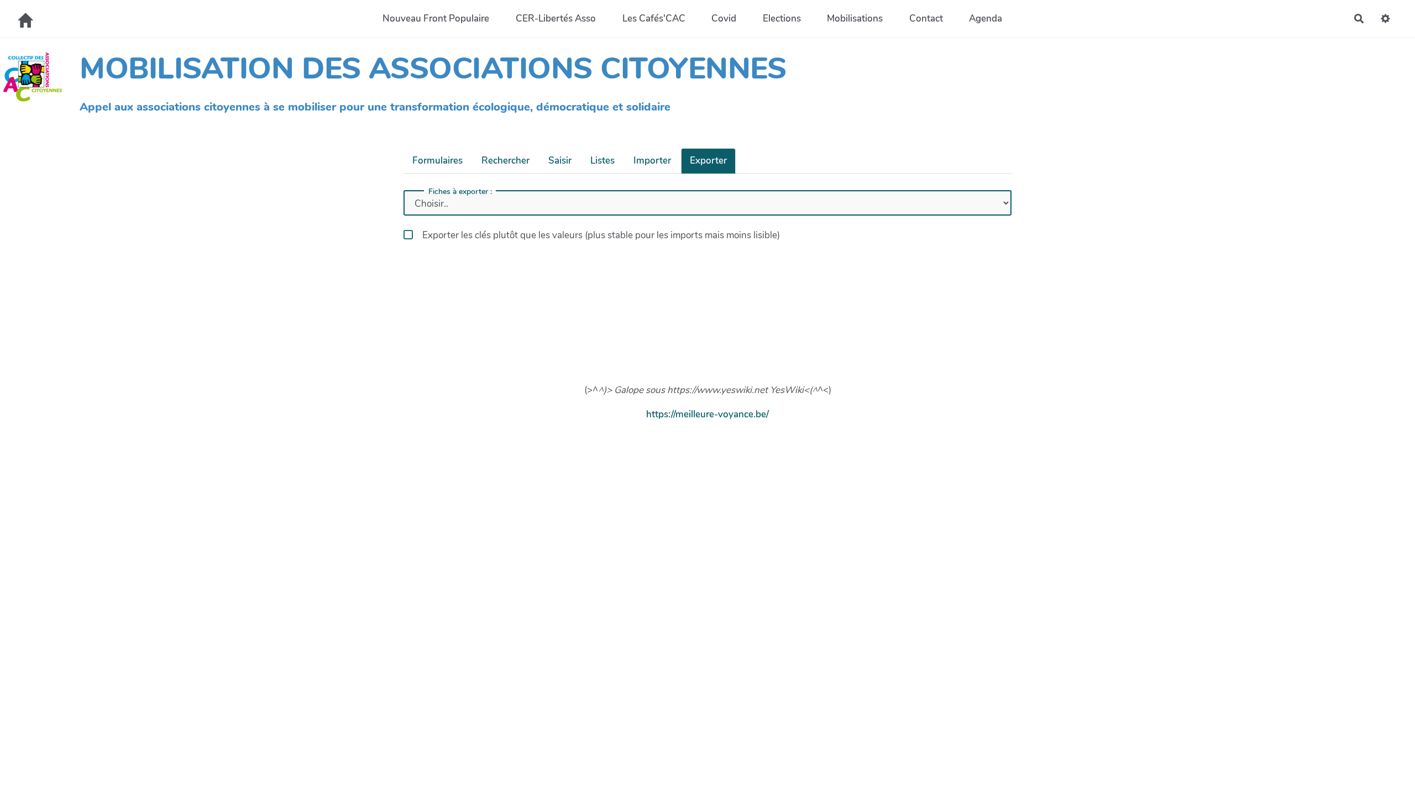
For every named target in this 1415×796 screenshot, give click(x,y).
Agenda (985, 18)
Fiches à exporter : (460, 192)
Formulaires (437, 160)
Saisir (560, 160)
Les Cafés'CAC (653, 18)
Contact (926, 18)
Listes (602, 160)
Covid (723, 18)
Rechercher (505, 160)
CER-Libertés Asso (556, 18)
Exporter (708, 160)
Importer (652, 160)
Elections (782, 18)
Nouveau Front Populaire (435, 18)
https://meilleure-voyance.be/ (707, 414)
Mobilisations (855, 18)
